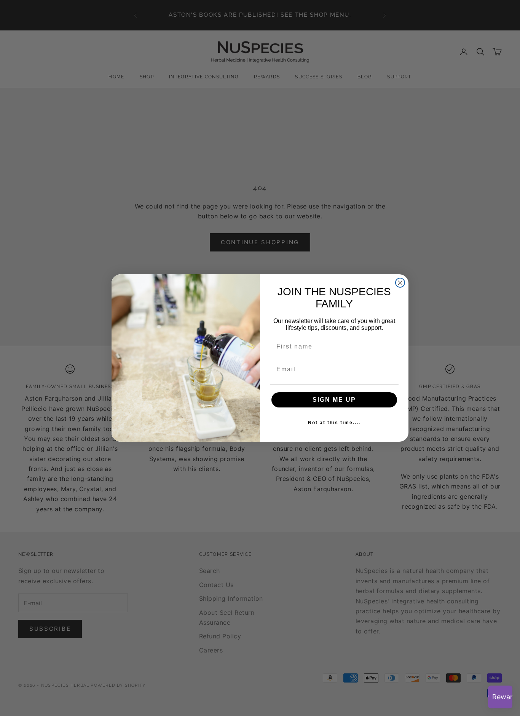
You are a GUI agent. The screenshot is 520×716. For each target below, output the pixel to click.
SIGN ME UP (334, 399)
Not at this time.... (334, 422)
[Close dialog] (400, 282)
